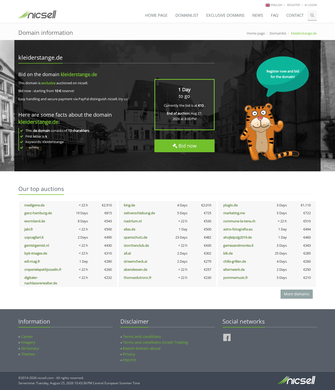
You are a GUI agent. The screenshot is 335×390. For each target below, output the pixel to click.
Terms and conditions (142, 336)
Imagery (28, 342)
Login (312, 5)
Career (27, 336)
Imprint (129, 359)
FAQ (274, 15)
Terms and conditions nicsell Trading (155, 342)
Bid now (187, 146)
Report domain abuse (142, 348)
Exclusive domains (225, 15)
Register (293, 5)
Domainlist (186, 15)
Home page (156, 15)
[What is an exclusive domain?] (33, 147)
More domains (296, 293)
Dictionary (30, 348)
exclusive (48, 83)
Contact (295, 15)
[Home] (37, 16)
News (257, 15)
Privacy (129, 354)
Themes (28, 354)
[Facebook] (227, 337)
